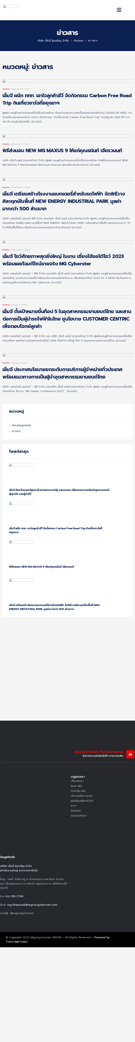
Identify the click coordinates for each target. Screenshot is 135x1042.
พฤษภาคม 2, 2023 (21, 187)
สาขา (74, 806)
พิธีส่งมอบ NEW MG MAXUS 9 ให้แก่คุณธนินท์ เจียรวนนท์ (62, 150)
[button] (119, 10)
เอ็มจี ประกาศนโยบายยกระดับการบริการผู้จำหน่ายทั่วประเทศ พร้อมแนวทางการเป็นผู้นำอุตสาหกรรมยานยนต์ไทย (62, 373)
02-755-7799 (14, 896)
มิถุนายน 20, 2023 (21, 89)
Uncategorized (21, 425)
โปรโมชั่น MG (78, 791)
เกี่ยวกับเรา (77, 781)
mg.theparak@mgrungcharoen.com (32, 905)
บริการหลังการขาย (81, 796)
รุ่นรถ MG (76, 786)
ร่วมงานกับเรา (79, 816)
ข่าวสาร (5, 89)
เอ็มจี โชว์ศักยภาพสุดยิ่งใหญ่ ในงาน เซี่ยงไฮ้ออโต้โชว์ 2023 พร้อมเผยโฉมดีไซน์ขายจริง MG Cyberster (63, 260)
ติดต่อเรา (76, 811)
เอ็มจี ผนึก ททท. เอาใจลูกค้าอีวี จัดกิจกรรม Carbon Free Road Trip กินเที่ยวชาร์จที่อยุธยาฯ (67, 99)
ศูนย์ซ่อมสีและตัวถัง (82, 801)
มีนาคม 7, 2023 (19, 305)
